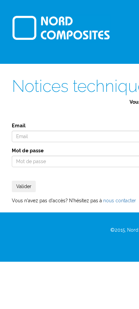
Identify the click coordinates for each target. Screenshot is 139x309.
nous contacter (119, 200)
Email (19, 125)
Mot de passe (28, 150)
